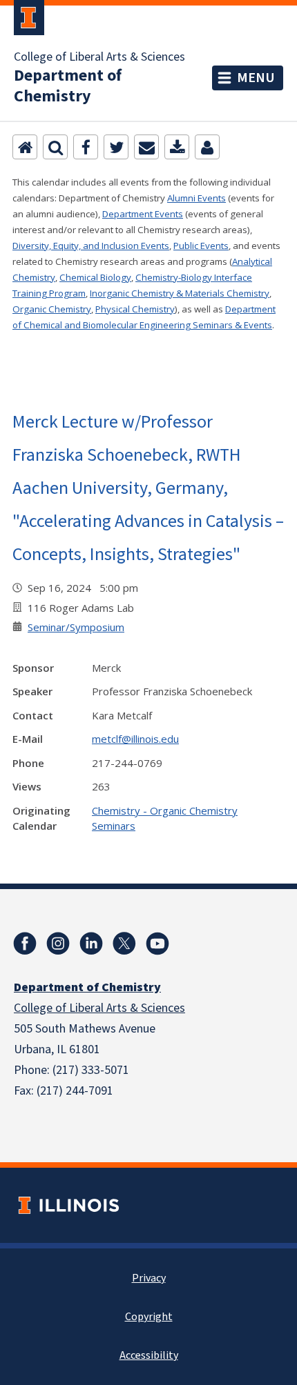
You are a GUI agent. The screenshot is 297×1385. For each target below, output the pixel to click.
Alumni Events (196, 198)
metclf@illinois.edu (135, 739)
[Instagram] (58, 943)
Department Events (142, 214)
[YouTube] (157, 943)
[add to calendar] (176, 146)
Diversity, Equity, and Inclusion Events (90, 245)
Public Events (201, 245)
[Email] (146, 146)
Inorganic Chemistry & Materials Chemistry (179, 293)
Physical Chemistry (135, 309)
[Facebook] (85, 146)
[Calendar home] (24, 146)
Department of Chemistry (68, 86)
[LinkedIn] (91, 943)
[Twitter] (116, 146)
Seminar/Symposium (76, 627)
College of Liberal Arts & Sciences (99, 57)
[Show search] (55, 146)
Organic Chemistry (51, 309)
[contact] (207, 146)
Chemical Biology (95, 277)
